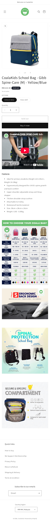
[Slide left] (19, 72)
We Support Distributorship (16, 456)
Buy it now (25, 125)
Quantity (5, 105)
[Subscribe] (39, 493)
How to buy (9, 450)
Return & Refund (11, 467)
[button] (5, 11)
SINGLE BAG (10, 100)
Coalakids (21, 518)
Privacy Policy (10, 461)
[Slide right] (30, 72)
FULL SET (25, 100)
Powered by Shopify (31, 518)
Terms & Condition (12, 478)
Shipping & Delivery (12, 472)
